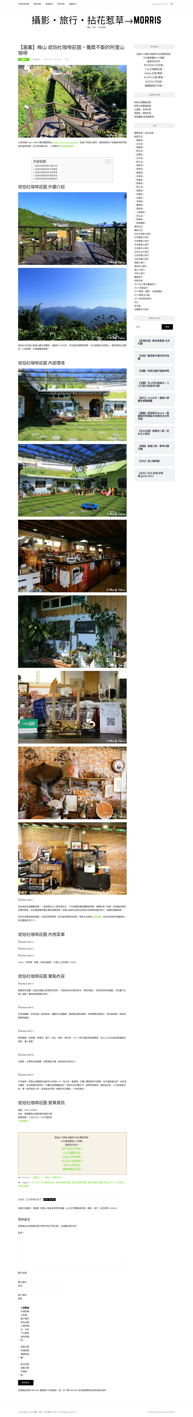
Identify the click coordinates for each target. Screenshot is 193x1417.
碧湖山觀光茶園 (95, 1182)
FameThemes (169, 1412)
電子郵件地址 (22, 1284)
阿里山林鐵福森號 (142, 105)
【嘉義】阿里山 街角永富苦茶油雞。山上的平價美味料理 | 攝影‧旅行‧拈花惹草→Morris (74, 1208)
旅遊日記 (138, 136)
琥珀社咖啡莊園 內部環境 (46, 169)
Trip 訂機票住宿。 (72, 1152)
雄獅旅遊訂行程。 (72, 1169)
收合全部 (149, 132)
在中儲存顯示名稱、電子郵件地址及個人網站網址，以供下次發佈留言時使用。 (25, 1323)
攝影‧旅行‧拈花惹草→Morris (96, 20)
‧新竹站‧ (139, 150)
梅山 (52, 1182)
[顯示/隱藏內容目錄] (106, 161)
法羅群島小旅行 (141, 309)
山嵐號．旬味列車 (142, 109)
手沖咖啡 (45, 1182)
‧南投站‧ (139, 165)
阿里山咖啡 (23, 1186)
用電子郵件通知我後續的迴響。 (25, 1352)
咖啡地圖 (37, 4)
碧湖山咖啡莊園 (79, 1182)
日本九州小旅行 (141, 251)
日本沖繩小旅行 (141, 258)
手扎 (136, 302)
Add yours (49, 1199)
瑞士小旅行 (139, 269)
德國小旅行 (139, 262)
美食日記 (138, 226)
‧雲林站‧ (139, 168)
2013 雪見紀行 (141, 287)
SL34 (31, 1182)
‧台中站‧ (139, 158)
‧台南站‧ (139, 176)
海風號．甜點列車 (142, 113)
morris (37, 59)
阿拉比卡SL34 (110, 1182)
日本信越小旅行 (141, 255)
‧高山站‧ (139, 215)
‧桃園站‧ (139, 147)
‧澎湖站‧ (139, 201)
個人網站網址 (22, 1296)
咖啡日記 (56, 1177)
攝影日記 (138, 230)
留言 (21, 1232)
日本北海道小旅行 (142, 233)
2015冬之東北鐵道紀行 (145, 284)
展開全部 (138, 132)
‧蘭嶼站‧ (139, 204)
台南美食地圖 (23, 4)
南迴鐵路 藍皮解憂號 (144, 116)
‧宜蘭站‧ (139, 190)
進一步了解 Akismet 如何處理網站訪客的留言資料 (82, 1390)
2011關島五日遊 (142, 294)
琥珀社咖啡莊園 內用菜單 (46, 172)
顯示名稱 (22, 1272)
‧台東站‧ (139, 197)
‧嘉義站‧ (24, 59)
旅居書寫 (49, 4)
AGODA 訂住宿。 (72, 1165)
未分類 (137, 305)
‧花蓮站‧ (139, 194)
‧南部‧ (47, 1177)
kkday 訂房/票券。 (72, 1156)
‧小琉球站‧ (140, 212)
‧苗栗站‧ (139, 154)
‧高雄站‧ (139, 179)
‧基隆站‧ (139, 140)
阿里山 (121, 1182)
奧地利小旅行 (140, 266)
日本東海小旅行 (141, 244)
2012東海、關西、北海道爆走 (148, 291)
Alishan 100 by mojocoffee (65, 142)
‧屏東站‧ (139, 183)
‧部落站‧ (139, 219)
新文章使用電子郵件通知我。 (25, 1369)
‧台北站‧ (139, 143)
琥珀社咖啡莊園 (65, 146)
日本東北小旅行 (141, 248)
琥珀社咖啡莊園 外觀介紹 (46, 166)
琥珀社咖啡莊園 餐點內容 (46, 175)
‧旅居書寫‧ (140, 222)
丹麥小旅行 (139, 273)
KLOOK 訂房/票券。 (72, 1160)
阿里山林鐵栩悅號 (142, 102)
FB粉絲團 (96, 916)
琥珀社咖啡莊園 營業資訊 (46, 178)
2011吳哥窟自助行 (143, 298)
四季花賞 (61, 4)
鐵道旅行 (73, 4)
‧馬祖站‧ (139, 208)
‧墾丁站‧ (139, 186)
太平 (37, 1182)
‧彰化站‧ (139, 161)
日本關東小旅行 (141, 240)
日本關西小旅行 (141, 237)
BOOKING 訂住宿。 (72, 1148)
